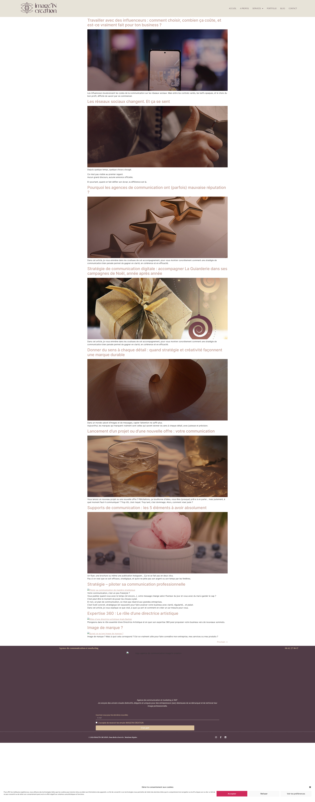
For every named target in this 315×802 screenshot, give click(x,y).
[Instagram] (216, 737)
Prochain (222, 642)
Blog (282, 8)
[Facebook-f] (221, 737)
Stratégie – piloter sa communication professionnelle (136, 584)
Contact (293, 8)
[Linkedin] (225, 737)
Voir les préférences (296, 794)
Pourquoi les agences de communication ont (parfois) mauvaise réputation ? (156, 190)
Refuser (264, 794)
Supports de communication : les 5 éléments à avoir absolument (147, 507)
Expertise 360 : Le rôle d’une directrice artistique (132, 613)
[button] (310, 787)
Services (256, 8)
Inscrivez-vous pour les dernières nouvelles (112, 715)
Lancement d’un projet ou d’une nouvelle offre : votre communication (151, 431)
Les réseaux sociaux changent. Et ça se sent (128, 101)
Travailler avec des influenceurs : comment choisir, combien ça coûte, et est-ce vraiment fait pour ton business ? (154, 22)
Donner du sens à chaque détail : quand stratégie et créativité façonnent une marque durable (154, 352)
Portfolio (272, 8)
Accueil (232, 8)
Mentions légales (131, 737)
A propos (244, 8)
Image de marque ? (105, 627)
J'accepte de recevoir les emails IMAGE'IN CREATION (120, 723)
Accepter (232, 794)
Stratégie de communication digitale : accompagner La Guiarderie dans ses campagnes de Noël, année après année (157, 271)
